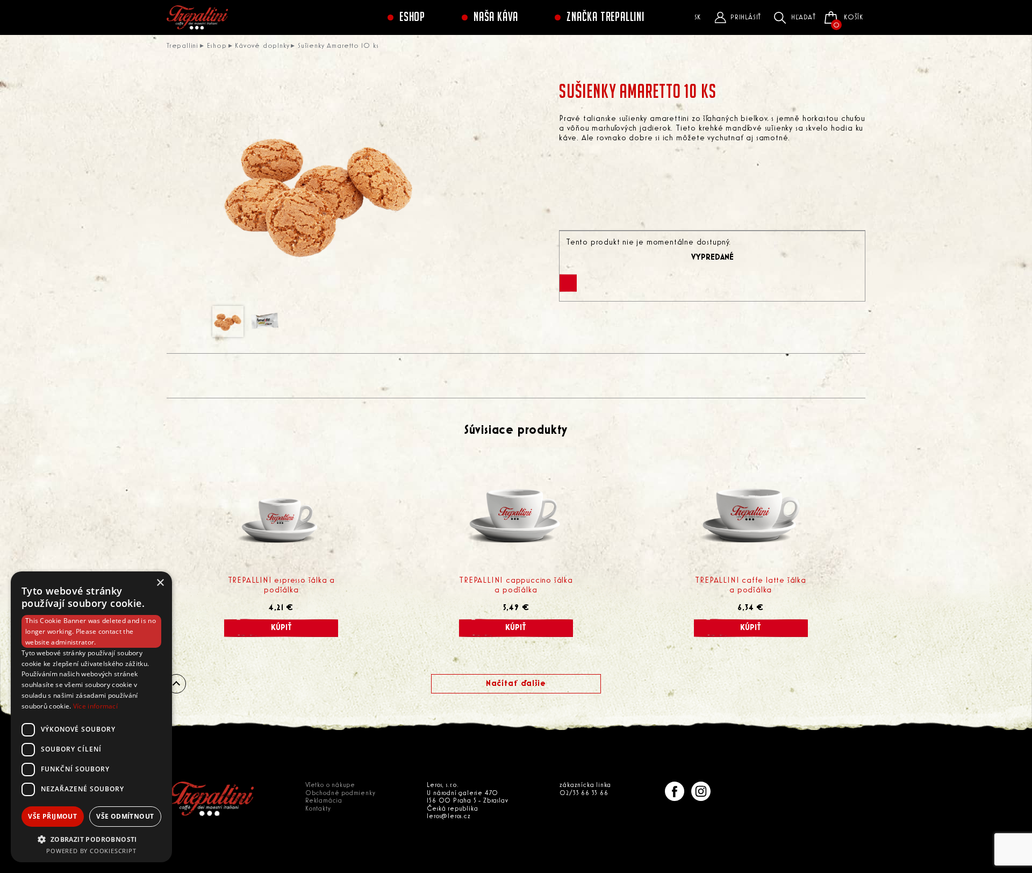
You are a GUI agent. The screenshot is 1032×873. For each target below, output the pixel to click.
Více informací (95, 706)
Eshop (412, 17)
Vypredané (712, 257)
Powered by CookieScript (91, 851)
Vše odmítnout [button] (125, 816)
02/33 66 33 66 (584, 793)
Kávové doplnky (262, 45)
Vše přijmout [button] (52, 816)
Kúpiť (281, 628)
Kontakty (318, 808)
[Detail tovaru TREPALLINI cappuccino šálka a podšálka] (516, 514)
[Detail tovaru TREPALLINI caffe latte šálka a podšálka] (751, 514)
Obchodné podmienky (340, 793)
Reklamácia (323, 800)
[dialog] (91, 716)
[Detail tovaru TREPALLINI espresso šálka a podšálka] (281, 514)
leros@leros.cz (448, 816)
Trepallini (182, 45)
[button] (91, 839)
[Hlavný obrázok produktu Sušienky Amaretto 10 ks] (319, 192)
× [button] (160, 583)
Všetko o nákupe (330, 785)
